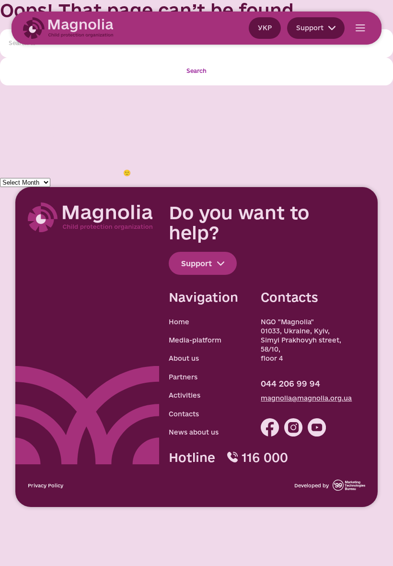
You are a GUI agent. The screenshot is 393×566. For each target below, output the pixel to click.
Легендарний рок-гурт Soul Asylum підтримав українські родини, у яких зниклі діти (144, 117)
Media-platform (195, 340)
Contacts (184, 414)
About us (184, 358)
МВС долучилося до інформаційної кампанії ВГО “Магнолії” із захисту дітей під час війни (155, 99)
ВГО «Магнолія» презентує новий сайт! (68, 136)
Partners (183, 377)
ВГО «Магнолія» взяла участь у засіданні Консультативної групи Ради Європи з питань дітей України (174, 126)
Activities (184, 395)
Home (179, 322)
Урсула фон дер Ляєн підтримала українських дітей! (91, 108)
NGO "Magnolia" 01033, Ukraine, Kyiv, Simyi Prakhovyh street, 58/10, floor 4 (301, 340)
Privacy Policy (45, 485)
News (9, 154)
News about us (194, 432)
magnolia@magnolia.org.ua (306, 398)
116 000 (265, 457)
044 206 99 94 (290, 383)
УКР (265, 28)
